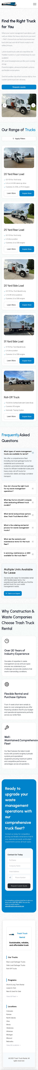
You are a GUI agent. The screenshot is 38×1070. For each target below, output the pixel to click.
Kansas (8, 1014)
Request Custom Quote (19, 886)
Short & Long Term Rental (15, 985)
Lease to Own (11, 988)
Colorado (9, 1011)
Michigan (9, 1035)
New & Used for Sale (13, 991)
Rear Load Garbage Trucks (15, 962)
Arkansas (9, 1031)
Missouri (9, 1038)
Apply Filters (20, 139)
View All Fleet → (12, 996)
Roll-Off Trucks (11, 968)
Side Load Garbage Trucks (15, 965)
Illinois (8, 1024)
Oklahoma (9, 1028)
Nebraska (9, 1041)
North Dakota (11, 1018)
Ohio (8, 1021)
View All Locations (12, 1045)
